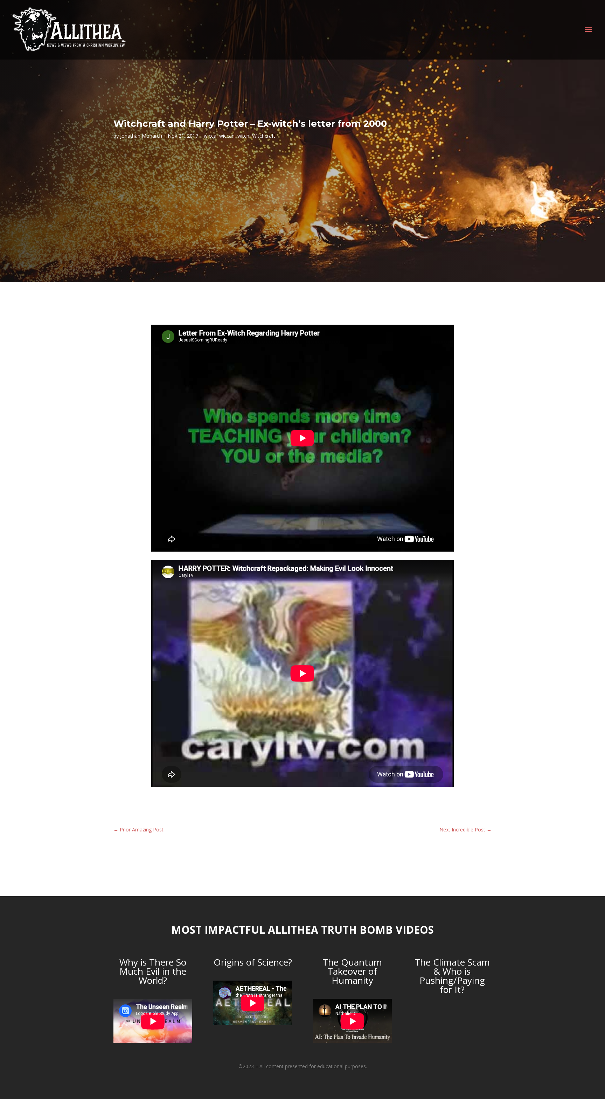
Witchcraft (263, 135)
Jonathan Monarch (141, 135)
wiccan (227, 135)
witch (243, 135)
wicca (210, 135)
